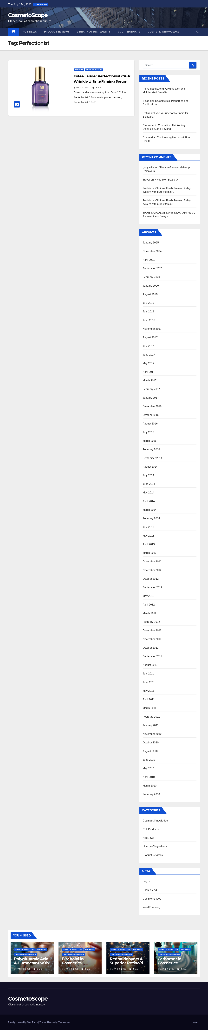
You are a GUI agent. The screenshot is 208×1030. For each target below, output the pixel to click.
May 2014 (148, 492)
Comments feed (152, 898)
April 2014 (149, 501)
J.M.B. (98, 88)
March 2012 (150, 613)
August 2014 (150, 466)
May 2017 (148, 363)
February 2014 (151, 518)
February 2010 (151, 794)
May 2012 (148, 596)
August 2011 (150, 665)
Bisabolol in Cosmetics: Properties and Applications (76, 964)
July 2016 (148, 432)
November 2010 (152, 734)
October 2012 (151, 578)
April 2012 (149, 604)
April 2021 (149, 259)
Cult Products (129, 31)
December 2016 (152, 406)
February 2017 (151, 389)
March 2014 (150, 509)
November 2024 (152, 251)
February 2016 (151, 449)
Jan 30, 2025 (24, 969)
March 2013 (150, 553)
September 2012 (152, 587)
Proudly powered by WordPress (23, 1022)
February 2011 (151, 716)
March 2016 (150, 440)
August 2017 (150, 337)
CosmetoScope (28, 15)
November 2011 (152, 639)
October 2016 (151, 415)
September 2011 (152, 656)
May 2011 (148, 690)
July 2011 (148, 673)
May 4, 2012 (82, 88)
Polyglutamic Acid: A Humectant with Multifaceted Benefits (31, 964)
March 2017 (150, 380)
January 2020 (151, 285)
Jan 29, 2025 (167, 969)
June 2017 (149, 354)
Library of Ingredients (94, 31)
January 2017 (151, 397)
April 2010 (149, 777)
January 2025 (151, 242)
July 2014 (148, 475)
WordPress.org (151, 907)
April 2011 (149, 699)
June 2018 (149, 320)
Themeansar (64, 1022)
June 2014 (149, 484)
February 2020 (151, 277)
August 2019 (150, 294)
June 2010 (149, 759)
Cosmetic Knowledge (163, 31)
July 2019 (148, 303)
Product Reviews (57, 31)
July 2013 (148, 527)
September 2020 (152, 268)
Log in (146, 881)
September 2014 (152, 458)
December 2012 (152, 561)
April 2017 (149, 371)
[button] (197, 31)
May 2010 (148, 768)
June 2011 (149, 682)
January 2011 (151, 725)
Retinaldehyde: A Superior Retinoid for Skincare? (126, 962)
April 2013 (149, 544)
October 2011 (150, 647)
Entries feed (150, 890)
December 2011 (152, 630)
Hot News (30, 31)
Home (194, 1022)
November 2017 (152, 328)
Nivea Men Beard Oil (167, 179)
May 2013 (148, 535)
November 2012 (152, 570)
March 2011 (149, 708)
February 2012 (151, 621)
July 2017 (148, 346)
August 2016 (150, 423)
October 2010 (151, 742)
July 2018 (148, 311)
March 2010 (150, 785)
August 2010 (150, 751)
